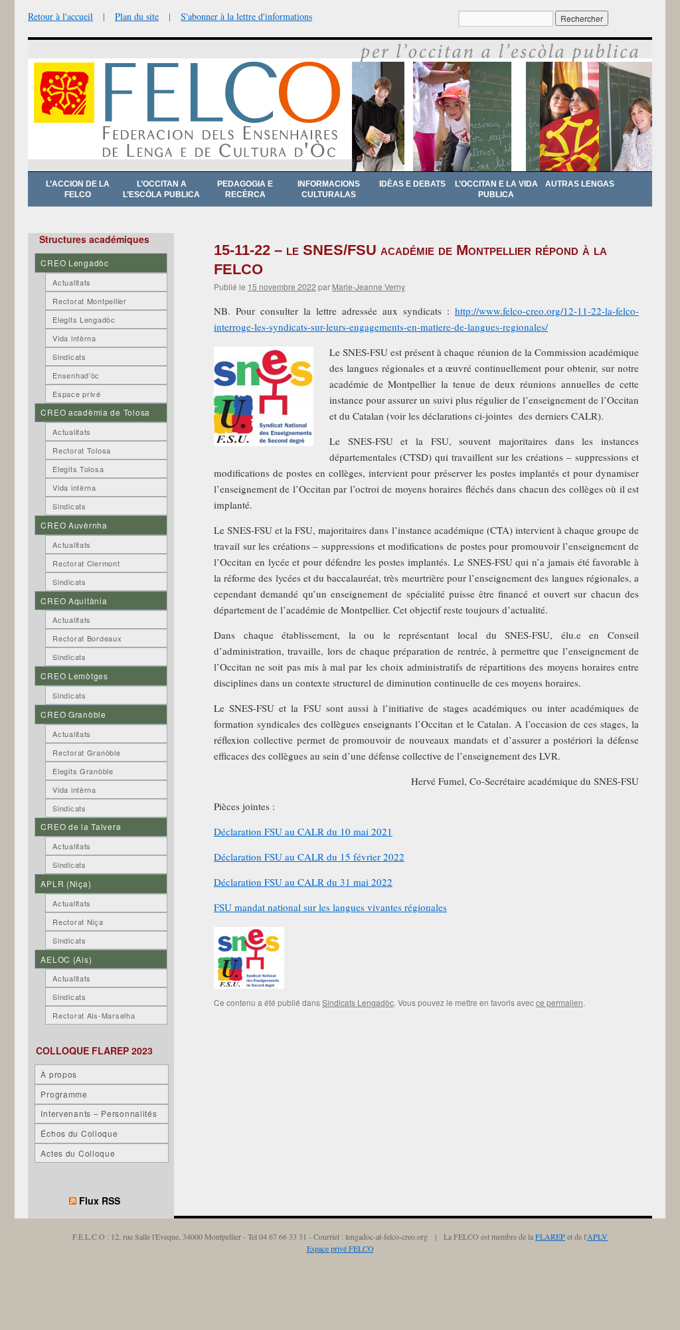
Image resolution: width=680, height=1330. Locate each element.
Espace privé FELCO (340, 1248)
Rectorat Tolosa (81, 450)
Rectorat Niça (77, 921)
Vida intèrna (74, 338)
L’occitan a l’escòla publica (161, 189)
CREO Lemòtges (74, 675)
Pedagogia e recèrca (245, 189)
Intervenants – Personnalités (99, 1113)
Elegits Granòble (83, 771)
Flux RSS (99, 1200)
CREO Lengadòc (74, 262)
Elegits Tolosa (78, 468)
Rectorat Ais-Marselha (93, 1015)
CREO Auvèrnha (74, 525)
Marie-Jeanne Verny (368, 286)
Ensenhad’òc (76, 375)
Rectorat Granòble (86, 752)
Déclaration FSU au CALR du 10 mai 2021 (303, 831)
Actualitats (71, 282)
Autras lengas (579, 184)
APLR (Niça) (66, 883)
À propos (59, 1074)
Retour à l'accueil (60, 16)
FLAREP (550, 1236)
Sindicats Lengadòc (358, 1002)
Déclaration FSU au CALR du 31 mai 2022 (303, 881)
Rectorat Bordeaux (87, 638)
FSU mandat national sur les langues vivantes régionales (330, 907)
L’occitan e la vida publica (496, 189)
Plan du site (137, 16)
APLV (597, 1236)
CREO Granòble (73, 714)
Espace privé (76, 393)
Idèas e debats (412, 184)
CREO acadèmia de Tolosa (95, 412)
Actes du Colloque (78, 1153)
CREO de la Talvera (81, 826)
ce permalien (559, 1002)
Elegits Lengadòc (84, 319)
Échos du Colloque (79, 1133)
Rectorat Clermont (86, 563)
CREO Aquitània (74, 600)
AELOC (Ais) (66, 959)
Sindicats (69, 356)
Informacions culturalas (329, 189)
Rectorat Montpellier (89, 300)
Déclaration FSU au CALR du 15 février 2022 (309, 856)
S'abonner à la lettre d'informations (246, 16)
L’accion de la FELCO (78, 189)
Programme (64, 1094)
